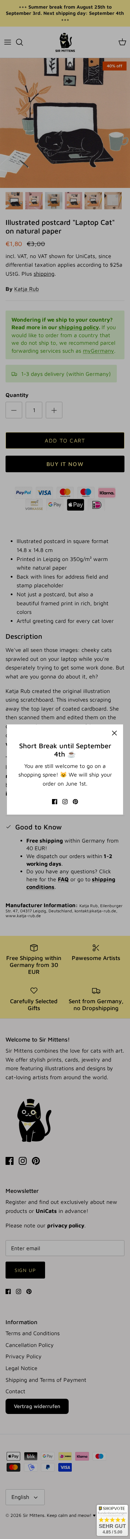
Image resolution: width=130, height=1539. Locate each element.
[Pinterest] (75, 801)
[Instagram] (65, 801)
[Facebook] (54, 801)
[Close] (114, 733)
